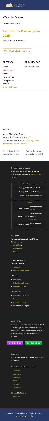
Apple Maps (17, 245)
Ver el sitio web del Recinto (15, 143)
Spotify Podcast (33, 343)
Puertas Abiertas (19, 302)
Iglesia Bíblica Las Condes (24, 413)
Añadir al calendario (18, 51)
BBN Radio (17, 279)
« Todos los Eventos (13, 17)
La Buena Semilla (19, 286)
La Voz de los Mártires (21, 295)
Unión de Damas (10, 87)
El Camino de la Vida (20, 283)
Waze (15, 252)
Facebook (16, 370)
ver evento (33, 209)
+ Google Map (33, 140)
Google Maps (17, 248)
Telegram (16, 377)
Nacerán (16, 299)
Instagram (17, 374)
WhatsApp (16, 381)
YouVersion (17, 267)
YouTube (16, 384)
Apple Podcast (15, 343)
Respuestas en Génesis (22, 270)
